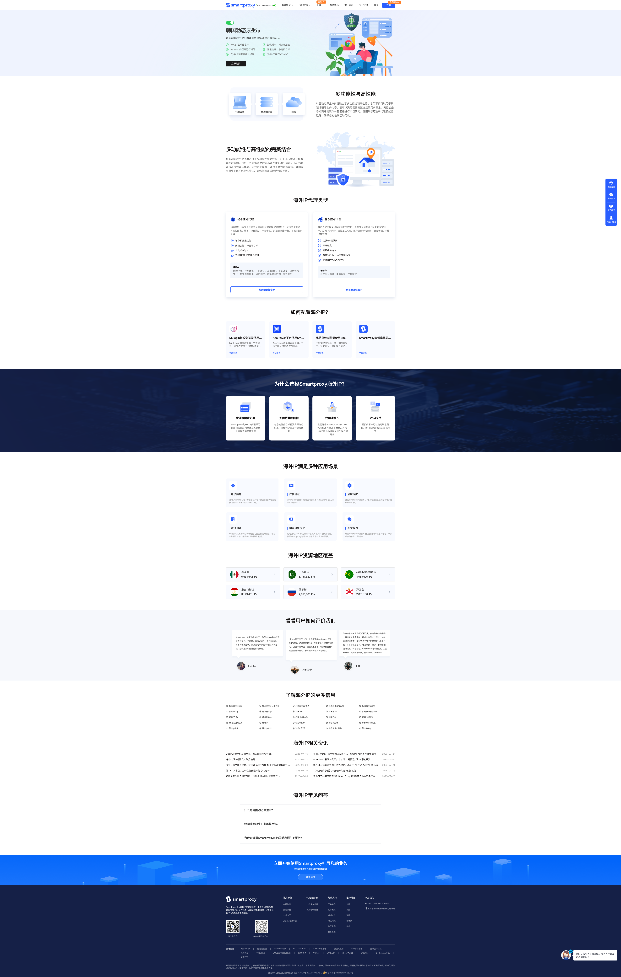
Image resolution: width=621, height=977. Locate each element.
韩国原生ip (233, 711)
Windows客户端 (290, 920)
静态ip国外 (333, 722)
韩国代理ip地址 (302, 717)
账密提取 (287, 909)
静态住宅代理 (312, 909)
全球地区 (287, 915)
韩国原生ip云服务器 (270, 705)
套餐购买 (287, 5)
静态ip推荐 (267, 728)
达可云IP (331, 952)
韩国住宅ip (233, 717)
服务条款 (332, 931)
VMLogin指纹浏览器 (282, 952)
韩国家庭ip (333, 711)
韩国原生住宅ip (235, 705)
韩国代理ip (267, 717)
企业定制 (363, 5)
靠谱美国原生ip (235, 722)
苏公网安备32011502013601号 (339, 972)
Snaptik (364, 952)
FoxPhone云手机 (382, 952)
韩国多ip (299, 711)
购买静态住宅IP (354, 290)
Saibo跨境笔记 (319, 948)
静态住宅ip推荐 (335, 728)
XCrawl (316, 952)
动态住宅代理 (312, 904)
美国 (348, 904)
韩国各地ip (267, 711)
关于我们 (332, 926)
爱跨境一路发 (375, 948)
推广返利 (349, 5)
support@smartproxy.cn (378, 903)
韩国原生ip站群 (368, 705)
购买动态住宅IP (267, 289)
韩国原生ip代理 (302, 705)
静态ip (265, 722)
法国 (348, 915)
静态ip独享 (300, 722)
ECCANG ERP (299, 948)
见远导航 (244, 952)
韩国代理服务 (368, 717)
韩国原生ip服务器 (336, 705)
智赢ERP (244, 957)
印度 (348, 926)
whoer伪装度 (347, 952)
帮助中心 (334, 5)
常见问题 (332, 920)
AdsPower (245, 948)
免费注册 (310, 877)
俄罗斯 (349, 920)
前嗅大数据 (338, 948)
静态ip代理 (300, 728)
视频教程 (332, 915)
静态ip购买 (233, 728)
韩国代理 (332, 717)
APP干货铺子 (356, 948)
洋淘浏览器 (261, 952)
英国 (348, 909)
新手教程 (332, 909)
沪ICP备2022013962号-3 (311, 972)
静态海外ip (366, 728)
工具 (319, 5)
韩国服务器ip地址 (369, 711)
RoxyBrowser (280, 948)
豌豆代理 (302, 952)
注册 (388, 5)
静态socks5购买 (369, 722)
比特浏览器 (262, 948)
